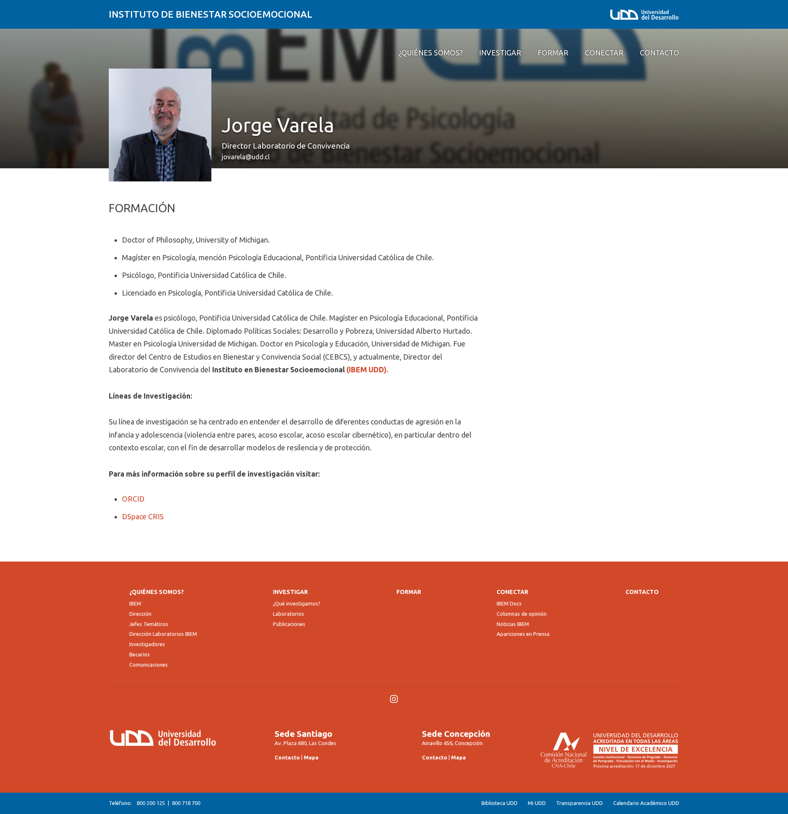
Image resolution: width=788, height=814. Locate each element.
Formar (408, 592)
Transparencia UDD (579, 803)
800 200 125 (151, 803)
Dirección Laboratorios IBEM (163, 634)
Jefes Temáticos (148, 624)
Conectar (512, 592)
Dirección (140, 614)
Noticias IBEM (513, 624)
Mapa (311, 757)
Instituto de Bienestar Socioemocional (210, 14)
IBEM (135, 603)
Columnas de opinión (522, 614)
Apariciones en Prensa (523, 634)
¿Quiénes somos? (156, 592)
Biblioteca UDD (499, 803)
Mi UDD (537, 803)
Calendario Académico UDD (646, 803)
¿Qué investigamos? (297, 603)
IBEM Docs (509, 603)
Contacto (642, 592)
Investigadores (147, 644)
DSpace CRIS (143, 516)
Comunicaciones (148, 664)
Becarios (139, 654)
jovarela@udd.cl (246, 157)
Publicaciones (289, 624)
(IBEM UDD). (367, 369)
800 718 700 (186, 803)
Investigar (290, 592)
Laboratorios (288, 614)
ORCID (133, 499)
